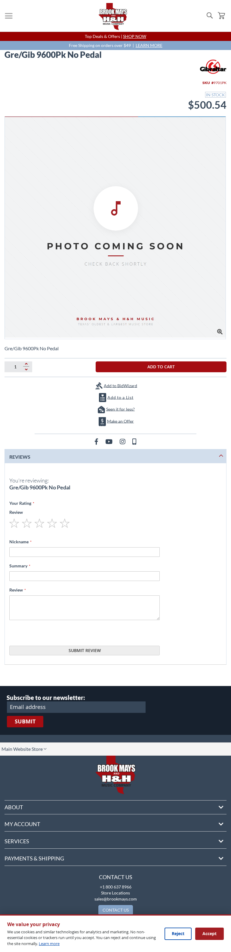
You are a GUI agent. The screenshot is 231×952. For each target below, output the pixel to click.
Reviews (19, 457)
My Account (22, 824)
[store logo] (113, 16)
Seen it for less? (120, 408)
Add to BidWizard (120, 385)
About (14, 807)
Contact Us (115, 877)
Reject (178, 933)
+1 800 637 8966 (115, 886)
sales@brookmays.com (115, 898)
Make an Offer (120, 420)
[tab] (115, 456)
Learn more (49, 943)
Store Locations (115, 892)
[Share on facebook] (97, 441)
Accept (209, 933)
